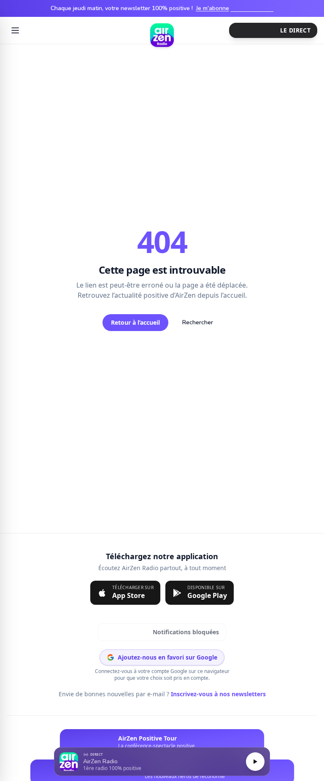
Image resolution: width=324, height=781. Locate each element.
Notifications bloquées (162, 632)
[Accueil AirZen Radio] (162, 30)
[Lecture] (255, 761)
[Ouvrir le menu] (15, 30)
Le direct (288, 30)
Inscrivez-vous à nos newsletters (215, 694)
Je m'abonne (235, 8)
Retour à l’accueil (135, 322)
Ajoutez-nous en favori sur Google (167, 657)
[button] (162, 761)
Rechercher (197, 322)
